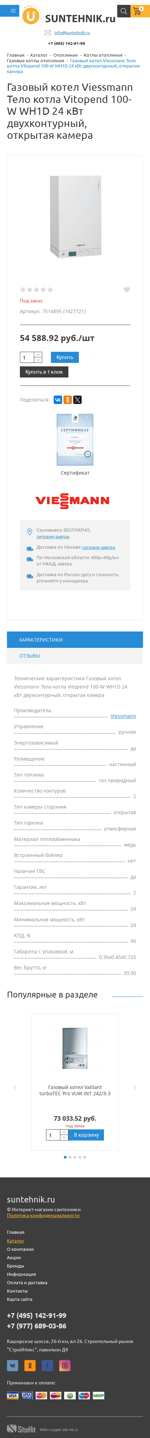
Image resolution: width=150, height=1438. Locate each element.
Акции (14, 1257)
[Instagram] (64, 1365)
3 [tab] (75, 1157)
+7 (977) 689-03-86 (36, 1326)
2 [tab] (70, 1157)
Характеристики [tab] (41, 639)
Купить (65, 357)
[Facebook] (47, 1365)
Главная (15, 1232)
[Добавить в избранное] (126, 290)
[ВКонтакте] (58, 400)
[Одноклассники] (67, 400)
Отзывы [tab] (29, 655)
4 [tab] (79, 1157)
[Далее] (136, 1088)
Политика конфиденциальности (43, 1215)
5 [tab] (84, 1157)
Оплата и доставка (27, 1282)
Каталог (15, 1241)
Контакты (17, 1291)
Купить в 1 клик (44, 372)
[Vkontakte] (12, 1365)
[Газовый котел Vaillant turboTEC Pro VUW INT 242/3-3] (75, 1048)
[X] (77, 400)
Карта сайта (19, 1299)
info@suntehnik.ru (72, 32)
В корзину (86, 1135)
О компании (20, 1249)
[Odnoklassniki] (30, 1365)
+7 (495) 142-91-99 (66, 43)
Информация (21, 1274)
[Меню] (9, 11)
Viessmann (123, 716)
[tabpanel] (75, 1082)
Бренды (15, 1266)
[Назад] (13, 1088)
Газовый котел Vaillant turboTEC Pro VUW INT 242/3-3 (75, 1090)
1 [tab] (65, 1157)
